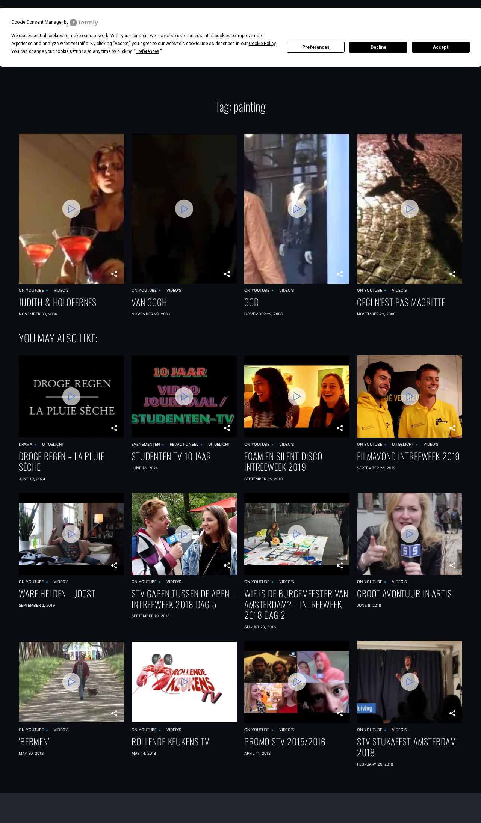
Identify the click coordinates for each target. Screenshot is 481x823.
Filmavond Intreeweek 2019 (408, 456)
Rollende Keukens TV (171, 741)
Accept (441, 47)
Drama (25, 444)
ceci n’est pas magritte (401, 302)
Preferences (316, 47)
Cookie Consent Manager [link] (37, 22)
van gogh (149, 302)
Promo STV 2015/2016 (285, 741)
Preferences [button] (147, 51)
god (251, 302)
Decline (378, 47)
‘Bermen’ (34, 741)
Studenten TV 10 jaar (171, 456)
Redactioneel (184, 444)
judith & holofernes (58, 302)
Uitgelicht (53, 444)
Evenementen (146, 444)
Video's (61, 290)
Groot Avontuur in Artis (404, 593)
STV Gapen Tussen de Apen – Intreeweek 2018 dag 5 (184, 599)
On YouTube (31, 290)
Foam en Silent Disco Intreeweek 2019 (283, 461)
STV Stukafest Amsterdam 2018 (406, 747)
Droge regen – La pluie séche (61, 461)
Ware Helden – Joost (57, 593)
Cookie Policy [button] (262, 43)
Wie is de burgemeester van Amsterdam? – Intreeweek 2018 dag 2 (296, 604)
